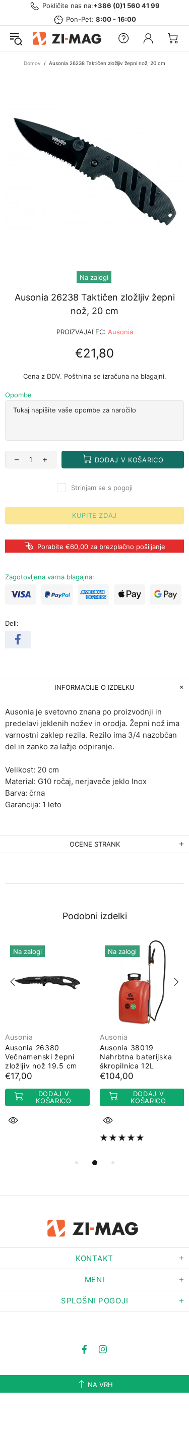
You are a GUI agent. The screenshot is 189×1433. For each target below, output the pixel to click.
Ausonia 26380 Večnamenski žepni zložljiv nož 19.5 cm (41, 1056)
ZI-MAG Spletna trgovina (68, 38)
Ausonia (120, 332)
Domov (32, 63)
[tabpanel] (47, 1044)
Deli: (12, 623)
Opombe (18, 395)
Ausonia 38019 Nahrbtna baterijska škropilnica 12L (136, 1056)
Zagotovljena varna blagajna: (49, 577)
